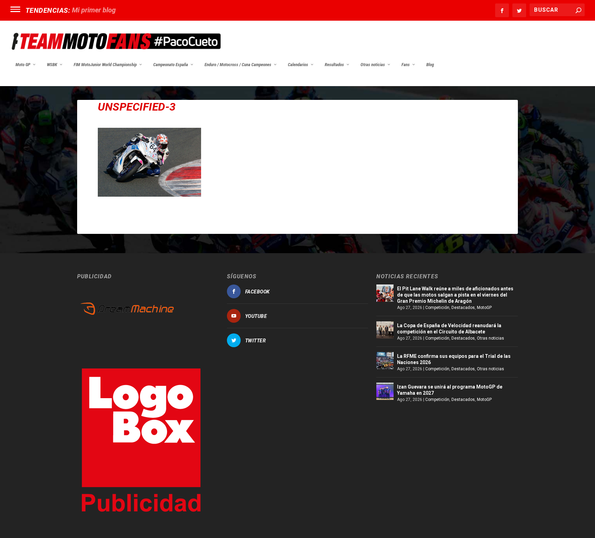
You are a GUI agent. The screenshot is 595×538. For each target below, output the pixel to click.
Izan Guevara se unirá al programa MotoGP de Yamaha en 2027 (449, 390)
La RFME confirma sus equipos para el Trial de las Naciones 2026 (454, 359)
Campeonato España (170, 64)
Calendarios (298, 64)
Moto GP (22, 64)
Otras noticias (373, 64)
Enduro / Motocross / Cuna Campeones (238, 64)
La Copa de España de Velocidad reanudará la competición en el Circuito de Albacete (449, 328)
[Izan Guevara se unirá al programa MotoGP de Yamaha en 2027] (385, 391)
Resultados (334, 64)
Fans (405, 64)
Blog (430, 64)
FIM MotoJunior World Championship (105, 64)
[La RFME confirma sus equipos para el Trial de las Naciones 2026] (385, 360)
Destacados (463, 307)
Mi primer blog (94, 10)
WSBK (52, 64)
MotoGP (484, 307)
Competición (437, 307)
